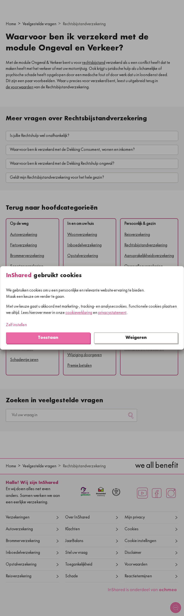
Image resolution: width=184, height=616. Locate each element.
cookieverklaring (78, 313)
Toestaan (48, 338)
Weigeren (136, 338)
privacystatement (112, 313)
